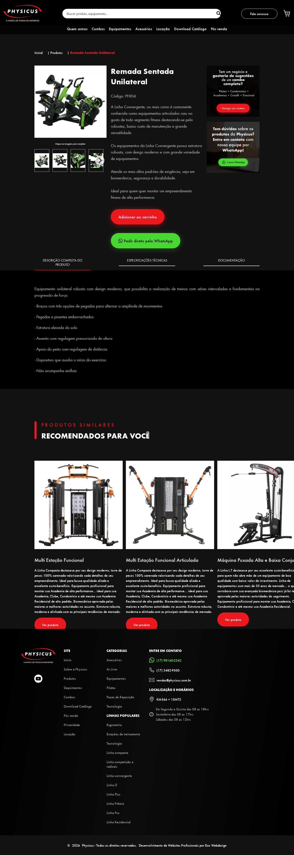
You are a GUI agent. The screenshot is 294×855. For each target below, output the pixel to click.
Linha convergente (119, 775)
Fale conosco (259, 13)
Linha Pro (113, 812)
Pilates (111, 687)
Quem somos (77, 28)
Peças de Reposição (120, 697)
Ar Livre (112, 669)
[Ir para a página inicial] (22, 20)
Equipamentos (120, 28)
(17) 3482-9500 (167, 670)
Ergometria (114, 724)
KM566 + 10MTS (168, 699)
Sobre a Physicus (75, 669)
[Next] (99, 160)
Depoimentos (73, 687)
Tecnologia (114, 706)
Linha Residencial (119, 822)
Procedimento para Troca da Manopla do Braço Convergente (84, 277)
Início (67, 660)
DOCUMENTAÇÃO (231, 260)
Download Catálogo (190, 28)
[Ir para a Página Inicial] (38, 661)
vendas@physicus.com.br (173, 680)
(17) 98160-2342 (168, 660)
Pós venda (219, 28)
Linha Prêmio (115, 803)
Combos (98, 28)
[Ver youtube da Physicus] (38, 679)
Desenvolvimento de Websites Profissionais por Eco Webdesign (183, 845)
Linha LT (112, 785)
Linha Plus (113, 794)
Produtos (70, 678)
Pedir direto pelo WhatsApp (148, 241)
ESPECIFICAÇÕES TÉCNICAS (147, 260)
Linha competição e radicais (120, 764)
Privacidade (72, 724)
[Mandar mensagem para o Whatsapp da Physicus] (233, 148)
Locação (163, 28)
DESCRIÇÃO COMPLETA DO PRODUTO (62, 262)
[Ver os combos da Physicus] (233, 115)
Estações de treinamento (123, 734)
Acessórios (143, 28)
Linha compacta (117, 752)
